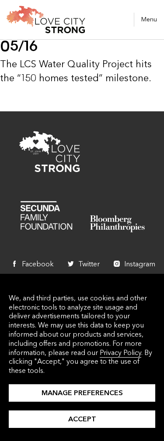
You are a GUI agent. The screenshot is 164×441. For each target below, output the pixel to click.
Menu (149, 19)
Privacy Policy (120, 352)
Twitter (89, 264)
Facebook (38, 264)
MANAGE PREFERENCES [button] (82, 392)
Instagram (139, 264)
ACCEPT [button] (82, 419)
